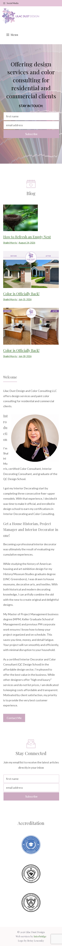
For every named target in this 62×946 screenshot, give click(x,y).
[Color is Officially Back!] (31, 285)
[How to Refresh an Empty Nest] (20, 228)
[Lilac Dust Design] (20, 15)
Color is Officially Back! (21, 293)
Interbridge (40, 936)
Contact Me (14, 718)
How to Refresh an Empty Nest (27, 236)
